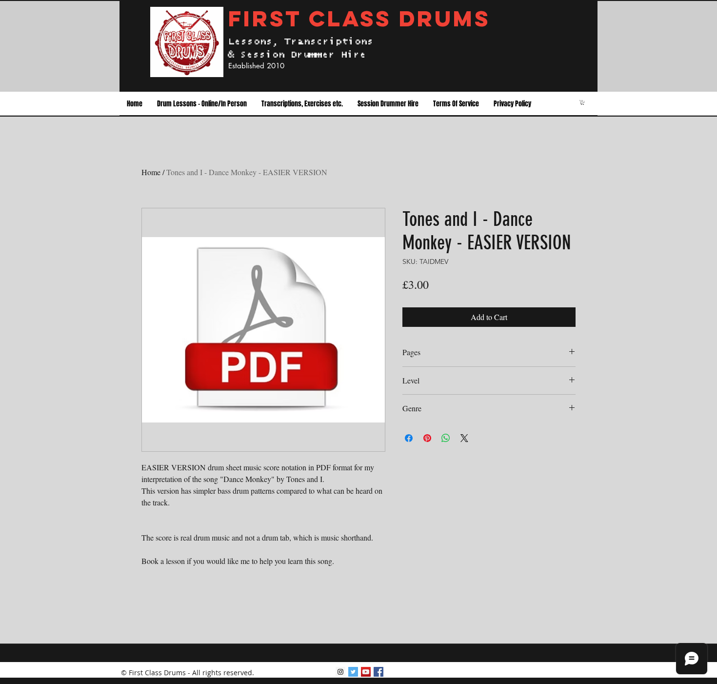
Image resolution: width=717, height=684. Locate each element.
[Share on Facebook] (409, 438)
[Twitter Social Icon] (353, 672)
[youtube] (366, 672)
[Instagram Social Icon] (340, 672)
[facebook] (378, 672)
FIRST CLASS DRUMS (359, 18)
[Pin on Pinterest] (427, 438)
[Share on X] (464, 438)
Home (150, 172)
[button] (202, 104)
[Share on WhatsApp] (446, 438)
